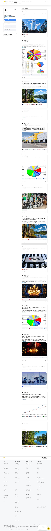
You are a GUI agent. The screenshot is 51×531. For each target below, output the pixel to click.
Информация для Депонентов (20, 524)
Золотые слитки (39, 477)
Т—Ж (15, 516)
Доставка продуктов (17, 486)
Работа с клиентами (28, 498)
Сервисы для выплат (28, 464)
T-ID (26, 474)
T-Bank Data (27, 473)
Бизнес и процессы (28, 497)
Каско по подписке (6, 485)
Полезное (16, 496)
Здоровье (5, 491)
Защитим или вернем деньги (40, 500)
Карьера (27, 494)
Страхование (6, 481)
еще (5, 17)
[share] (46, 37)
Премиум (5, 464)
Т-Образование (16, 512)
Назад (5, 6)
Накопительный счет (6, 473)
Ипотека (5, 478)
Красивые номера (39, 494)
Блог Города (16, 494)
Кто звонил (38, 499)
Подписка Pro (5, 474)
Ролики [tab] (26, 8)
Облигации (38, 474)
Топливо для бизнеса (17, 481)
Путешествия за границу (6, 486)
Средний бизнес (29, 461)
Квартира (5, 490)
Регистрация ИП (17, 464)
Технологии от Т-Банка (41, 503)
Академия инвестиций (40, 483)
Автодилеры (27, 477)
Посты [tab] (22, 8)
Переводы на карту (17, 503)
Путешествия (6, 495)
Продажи (16, 472)
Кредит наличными (6, 468)
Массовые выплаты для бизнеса (30, 486)
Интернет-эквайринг (28, 481)
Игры (15, 491)
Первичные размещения (40, 481)
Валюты (38, 472)
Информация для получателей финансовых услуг (9, 524)
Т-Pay (15, 498)
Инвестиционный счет (40, 463)
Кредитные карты (6, 467)
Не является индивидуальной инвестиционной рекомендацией (32, 524)
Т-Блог (15, 517)
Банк (4, 461)
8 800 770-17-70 (44, 457)
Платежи (16, 502)
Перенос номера (39, 491)
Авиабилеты (5, 497)
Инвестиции (39, 461)
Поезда (4, 501)
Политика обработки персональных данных (9, 525)
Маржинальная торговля (40, 469)
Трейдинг (38, 467)
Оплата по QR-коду (28, 489)
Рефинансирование (6, 469)
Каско (4, 484)
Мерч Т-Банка (16, 507)
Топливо (16, 489)
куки (43, 526)
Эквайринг (16, 467)
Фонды (38, 473)
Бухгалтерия (16, 473)
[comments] (25, 37)
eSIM (37, 489)
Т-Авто (15, 490)
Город (16, 484)
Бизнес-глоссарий (17, 520)
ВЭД (26, 469)
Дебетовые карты (6, 463)
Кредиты (16, 468)
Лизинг (15, 482)
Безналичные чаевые (28, 485)
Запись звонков (39, 495)
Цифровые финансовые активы (41, 478)
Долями (4, 477)
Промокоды (16, 508)
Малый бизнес (17, 461)
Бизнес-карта (16, 474)
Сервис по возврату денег (18, 511)
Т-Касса (27, 479)
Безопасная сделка (28, 490)
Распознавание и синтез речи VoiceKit (41, 506)
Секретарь (38, 498)
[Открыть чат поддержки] (48, 528)
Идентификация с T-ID (17, 501)
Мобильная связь (40, 486)
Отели (4, 498)
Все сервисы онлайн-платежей (29, 491)
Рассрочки (16, 477)
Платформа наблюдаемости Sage (41, 507)
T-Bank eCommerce (17, 469)
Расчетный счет (17, 463)
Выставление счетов (28, 484)
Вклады (4, 472)
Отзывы (16, 506)
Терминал (38, 468)
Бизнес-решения (28, 472)
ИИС (37, 464)
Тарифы (38, 490)
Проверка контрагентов (17, 478)
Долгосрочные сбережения (40, 482)
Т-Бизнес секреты (17, 515)
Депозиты (27, 468)
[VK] (37, 529)
